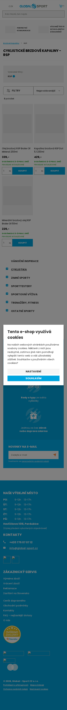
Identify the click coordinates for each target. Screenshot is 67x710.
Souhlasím (33, 378)
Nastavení (33, 371)
